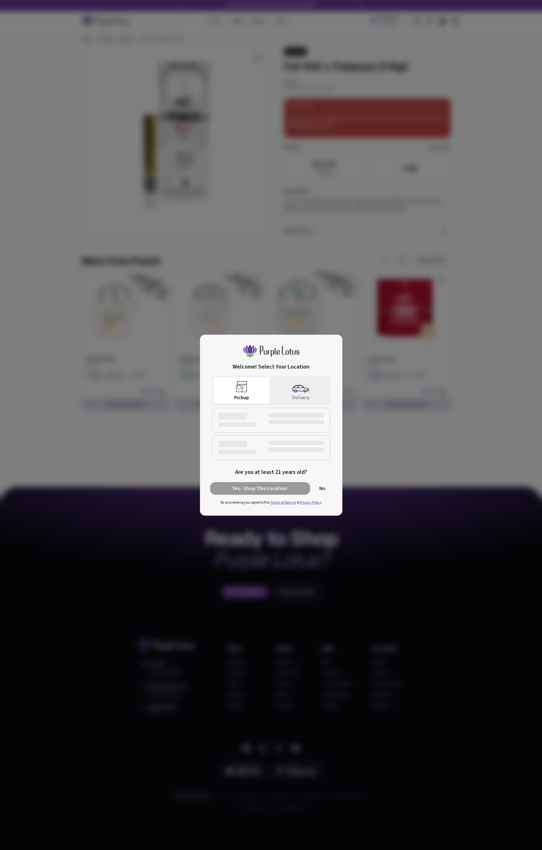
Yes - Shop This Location (260, 488)
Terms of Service (283, 502)
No (322, 488)
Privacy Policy (311, 502)
